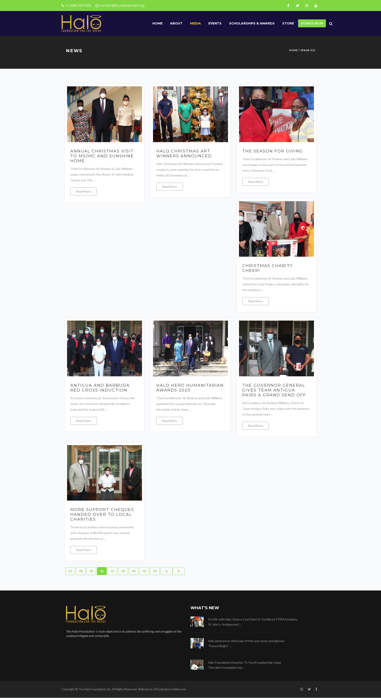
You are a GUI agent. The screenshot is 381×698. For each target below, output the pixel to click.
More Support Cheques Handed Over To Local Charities (102, 514)
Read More (83, 191)
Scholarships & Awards (252, 23)
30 (91, 571)
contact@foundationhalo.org (122, 5)
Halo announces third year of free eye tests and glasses (246, 641)
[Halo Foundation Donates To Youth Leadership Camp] (197, 665)
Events (215, 23)
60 (155, 571)
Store (288, 23)
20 (80, 571)
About (176, 23)
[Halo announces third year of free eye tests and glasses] (197, 643)
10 (70, 571)
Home (157, 23)
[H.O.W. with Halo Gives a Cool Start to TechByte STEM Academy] (197, 621)
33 (123, 571)
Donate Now (312, 23)
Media (195, 23)
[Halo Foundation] (81, 23)
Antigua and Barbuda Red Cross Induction (100, 388)
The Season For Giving (272, 151)
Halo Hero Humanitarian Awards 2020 (190, 388)
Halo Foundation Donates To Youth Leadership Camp (244, 662)
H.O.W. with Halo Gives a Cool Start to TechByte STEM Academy (252, 619)
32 (112, 571)
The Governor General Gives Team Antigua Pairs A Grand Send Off (274, 390)
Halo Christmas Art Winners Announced (184, 153)
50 (144, 571)
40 (133, 571)
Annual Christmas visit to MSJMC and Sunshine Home (102, 156)
